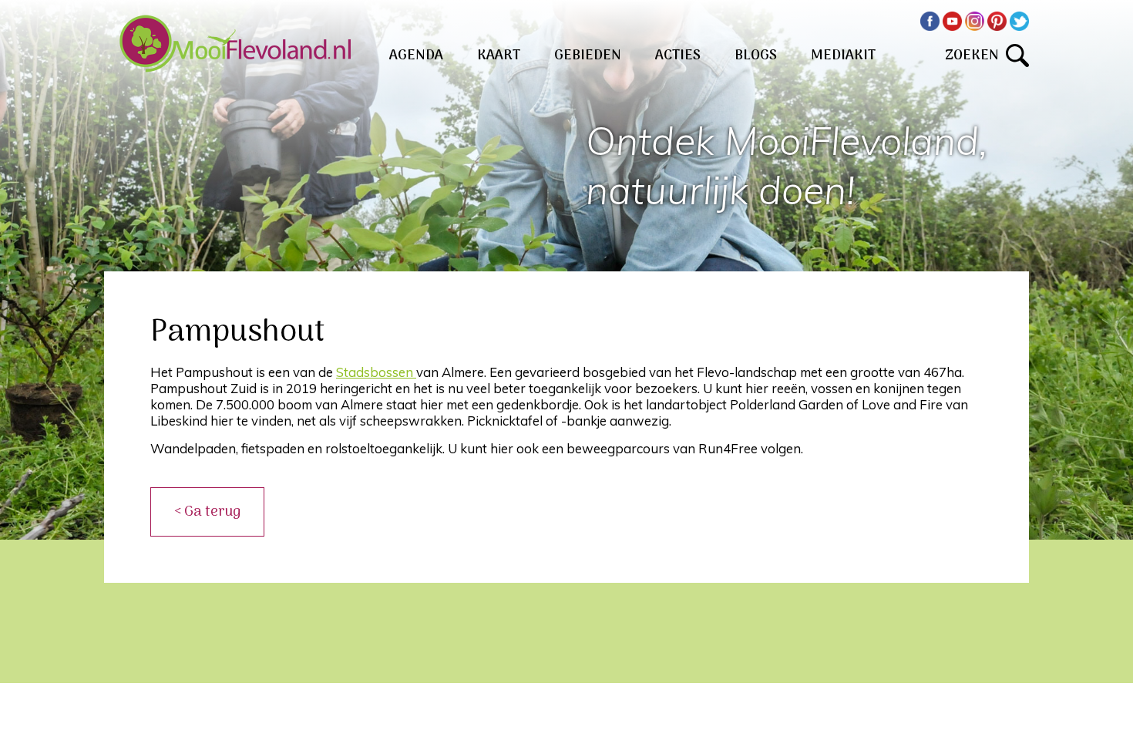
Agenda (416, 55)
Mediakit (843, 55)
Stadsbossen (376, 372)
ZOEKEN (975, 55)
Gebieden (587, 55)
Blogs (756, 55)
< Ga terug (207, 512)
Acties (678, 55)
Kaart (498, 55)
